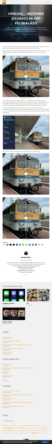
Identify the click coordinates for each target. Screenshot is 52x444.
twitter (24, 433)
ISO (31, 428)
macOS (10, 430)
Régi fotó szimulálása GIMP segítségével (13, 348)
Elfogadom (45, 442)
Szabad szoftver (32, 34)
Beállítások (30, 442)
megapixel (15, 430)
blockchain (15, 425)
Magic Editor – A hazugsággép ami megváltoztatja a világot (17, 368)
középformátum (44, 428)
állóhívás (42, 433)
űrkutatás (46, 433)
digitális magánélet (39, 425)
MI (33, 430)
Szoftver (39, 34)
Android (6, 425)
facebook (4, 428)
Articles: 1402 (26, 274)
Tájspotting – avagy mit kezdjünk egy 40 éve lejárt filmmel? (17, 402)
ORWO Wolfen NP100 (8, 398)
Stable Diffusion (17, 433)
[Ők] (38, 295)
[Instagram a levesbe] (14, 295)
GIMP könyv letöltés (7, 352)
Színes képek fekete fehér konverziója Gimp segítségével (17, 344)
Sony (14, 433)
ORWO (40, 430)
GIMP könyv (40, 262)
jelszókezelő (35, 428)
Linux (5, 430)
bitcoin (12, 425)
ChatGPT (27, 425)
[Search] (46, 2)
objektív (37, 430)
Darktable (33, 425)
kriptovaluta (39, 428)
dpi (42, 425)
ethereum (45, 425)
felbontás (14, 428)
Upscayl (41, 109)
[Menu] (48, 2)
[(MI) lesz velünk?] (14, 314)
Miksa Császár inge (7, 364)
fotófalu (22, 428)
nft (34, 430)
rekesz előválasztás (5, 433)
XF (39, 433)
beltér (9, 425)
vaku (30, 433)
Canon (22, 425)
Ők (28, 303)
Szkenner (21, 433)
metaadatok (30, 430)
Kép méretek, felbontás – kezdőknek (12, 341)
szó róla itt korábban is (24, 107)
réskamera (10, 433)
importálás (26, 428)
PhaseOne (44, 430)
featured (9, 428)
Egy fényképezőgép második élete (11, 391)
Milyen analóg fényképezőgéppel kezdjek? (13, 406)
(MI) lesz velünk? (7, 322)
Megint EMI (5, 371)
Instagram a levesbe (8, 303)
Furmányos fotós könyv (13, 264)
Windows (34, 433)
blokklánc (18, 425)
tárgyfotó (27, 433)
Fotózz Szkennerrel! (8, 337)
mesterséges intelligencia (22, 430)
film (17, 428)
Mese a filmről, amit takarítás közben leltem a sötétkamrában (18, 394)
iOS (30, 428)
